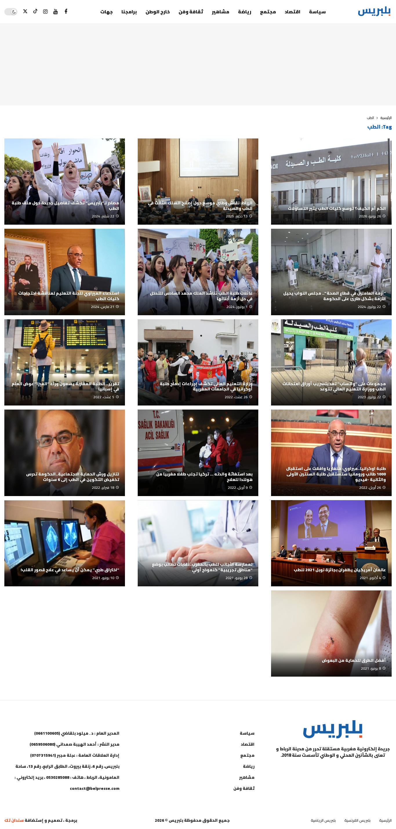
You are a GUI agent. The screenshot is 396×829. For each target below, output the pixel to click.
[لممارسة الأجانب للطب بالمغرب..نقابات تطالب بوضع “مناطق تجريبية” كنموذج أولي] (198, 543)
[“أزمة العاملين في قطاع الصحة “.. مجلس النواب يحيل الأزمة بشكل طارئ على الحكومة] (331, 272)
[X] (25, 11)
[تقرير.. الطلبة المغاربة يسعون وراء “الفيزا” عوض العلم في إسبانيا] (64, 362)
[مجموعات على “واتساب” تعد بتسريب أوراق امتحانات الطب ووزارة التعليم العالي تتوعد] (331, 362)
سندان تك (14, 820)
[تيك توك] (35, 11)
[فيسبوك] (65, 11)
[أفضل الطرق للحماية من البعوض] (331, 633)
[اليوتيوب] (55, 11)
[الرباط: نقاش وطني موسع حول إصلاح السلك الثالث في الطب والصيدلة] (198, 181)
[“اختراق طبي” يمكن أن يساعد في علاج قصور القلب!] (64, 543)
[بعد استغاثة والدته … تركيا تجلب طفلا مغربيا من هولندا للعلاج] (198, 453)
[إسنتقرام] (45, 11)
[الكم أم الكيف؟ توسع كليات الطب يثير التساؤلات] (331, 181)
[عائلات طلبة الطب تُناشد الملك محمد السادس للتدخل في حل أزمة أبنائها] (198, 272)
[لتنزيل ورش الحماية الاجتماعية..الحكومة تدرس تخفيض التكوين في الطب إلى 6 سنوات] (64, 453)
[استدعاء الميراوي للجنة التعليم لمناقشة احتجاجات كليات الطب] (64, 272)
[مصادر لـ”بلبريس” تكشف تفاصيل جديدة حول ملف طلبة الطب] (64, 181)
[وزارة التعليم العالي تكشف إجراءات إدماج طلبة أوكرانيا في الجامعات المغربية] (198, 362)
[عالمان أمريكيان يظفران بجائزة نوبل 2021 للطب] (331, 543)
